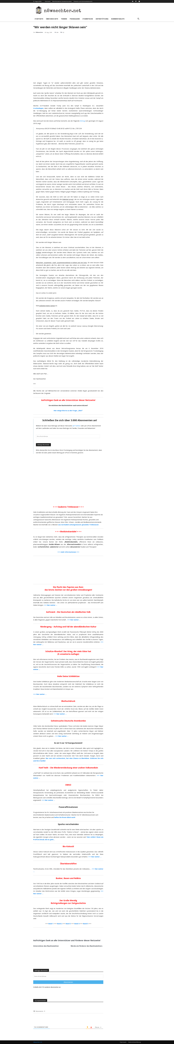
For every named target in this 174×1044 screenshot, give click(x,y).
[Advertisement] (68, 479)
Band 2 (59, 924)
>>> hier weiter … (40, 694)
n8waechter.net (37, 1042)
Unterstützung (102, 19)
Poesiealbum (75, 19)
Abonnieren (68, 982)
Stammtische (87, 19)
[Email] (57, 933)
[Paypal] (135, 1)
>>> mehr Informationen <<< (68, 552)
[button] (138, 19)
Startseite (39, 19)
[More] (62, 933)
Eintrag (82, 121)
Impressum (123, 1042)
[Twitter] (53, 933)
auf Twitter (76, 426)
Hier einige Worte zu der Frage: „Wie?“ (68, 411)
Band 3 (68, 924)
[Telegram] (139, 1)
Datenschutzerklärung (134, 1042)
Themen (64, 19)
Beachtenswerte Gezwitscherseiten (62, 1)
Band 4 (77, 924)
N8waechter (39, 32)
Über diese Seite (52, 19)
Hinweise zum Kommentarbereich (83, 1)
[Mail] (132, 1)
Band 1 (51, 924)
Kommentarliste (117, 19)
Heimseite (47, 1)
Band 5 (85, 924)
